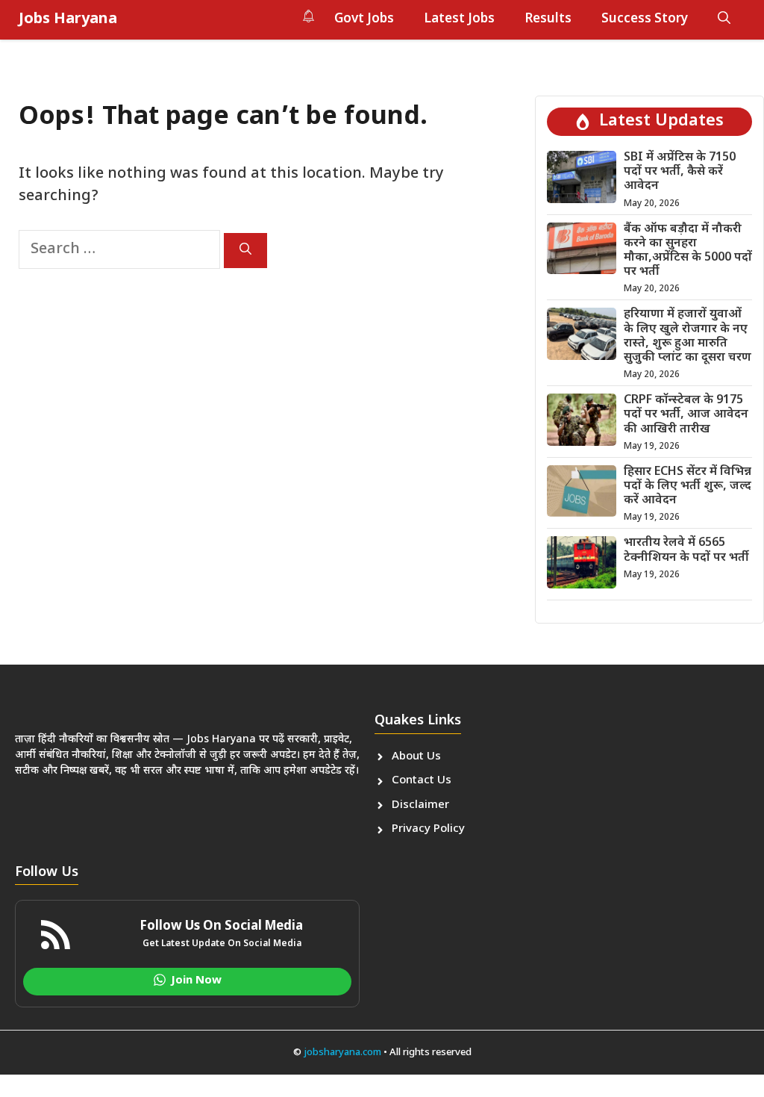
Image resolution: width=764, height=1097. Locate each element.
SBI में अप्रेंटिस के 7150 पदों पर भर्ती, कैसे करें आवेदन (680, 172)
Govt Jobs (364, 19)
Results (548, 19)
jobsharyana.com (341, 1052)
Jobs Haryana (68, 19)
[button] (724, 19)
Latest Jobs (459, 19)
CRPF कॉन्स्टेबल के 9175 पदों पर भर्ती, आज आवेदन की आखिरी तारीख (686, 415)
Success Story (644, 19)
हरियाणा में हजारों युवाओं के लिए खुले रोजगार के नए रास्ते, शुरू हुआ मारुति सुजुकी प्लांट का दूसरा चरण (687, 336)
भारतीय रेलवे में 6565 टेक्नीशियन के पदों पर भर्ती (686, 550)
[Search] (245, 250)
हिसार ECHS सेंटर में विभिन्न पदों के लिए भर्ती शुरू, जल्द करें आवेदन (687, 486)
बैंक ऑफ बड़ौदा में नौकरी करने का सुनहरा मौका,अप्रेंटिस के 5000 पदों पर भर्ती (688, 251)
